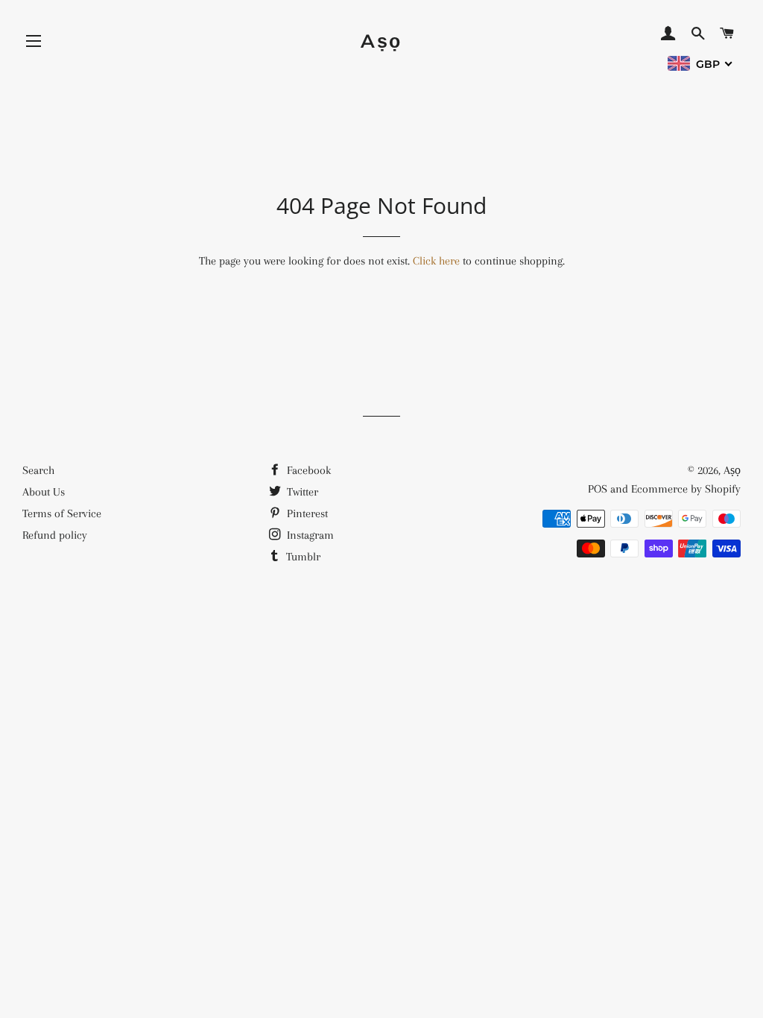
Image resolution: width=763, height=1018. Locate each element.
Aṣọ (381, 41)
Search (38, 470)
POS (597, 489)
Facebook (307, 470)
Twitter (301, 492)
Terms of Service (61, 513)
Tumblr (301, 556)
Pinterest (306, 513)
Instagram (309, 535)
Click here (436, 261)
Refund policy (54, 535)
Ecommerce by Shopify (686, 489)
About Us (43, 492)
